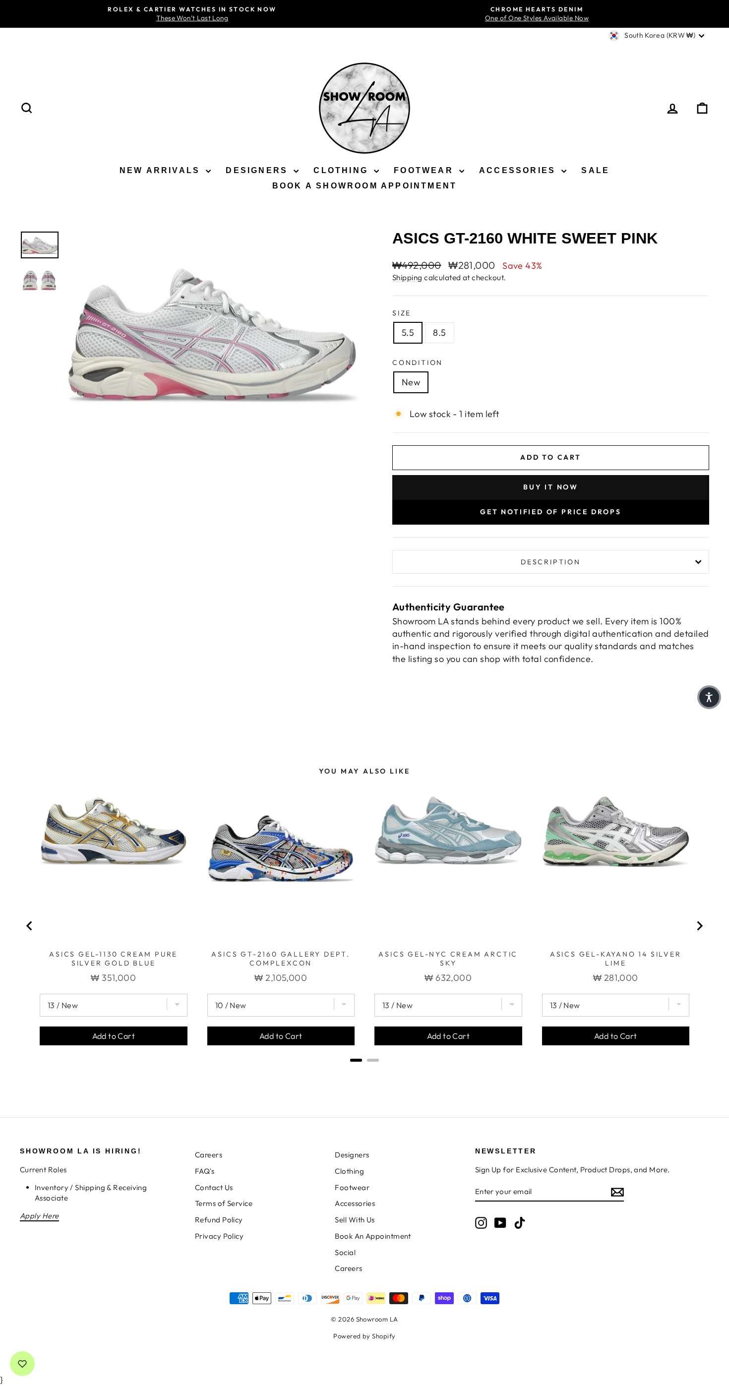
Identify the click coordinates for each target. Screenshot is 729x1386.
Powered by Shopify (364, 1336)
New (411, 382)
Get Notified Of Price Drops (550, 511)
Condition (417, 362)
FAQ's (204, 1171)
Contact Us (214, 1187)
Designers (258, 170)
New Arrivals (162, 170)
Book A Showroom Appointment (364, 185)
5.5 (408, 332)
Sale (595, 170)
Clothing (342, 170)
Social (345, 1252)
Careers (208, 1154)
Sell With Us (354, 1219)
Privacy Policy (219, 1236)
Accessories (519, 170)
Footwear (425, 170)
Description (551, 561)
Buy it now (550, 486)
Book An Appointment (373, 1236)
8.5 (439, 332)
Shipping (407, 277)
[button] (709, 697)
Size (401, 312)
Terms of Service (223, 1203)
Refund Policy (219, 1219)
